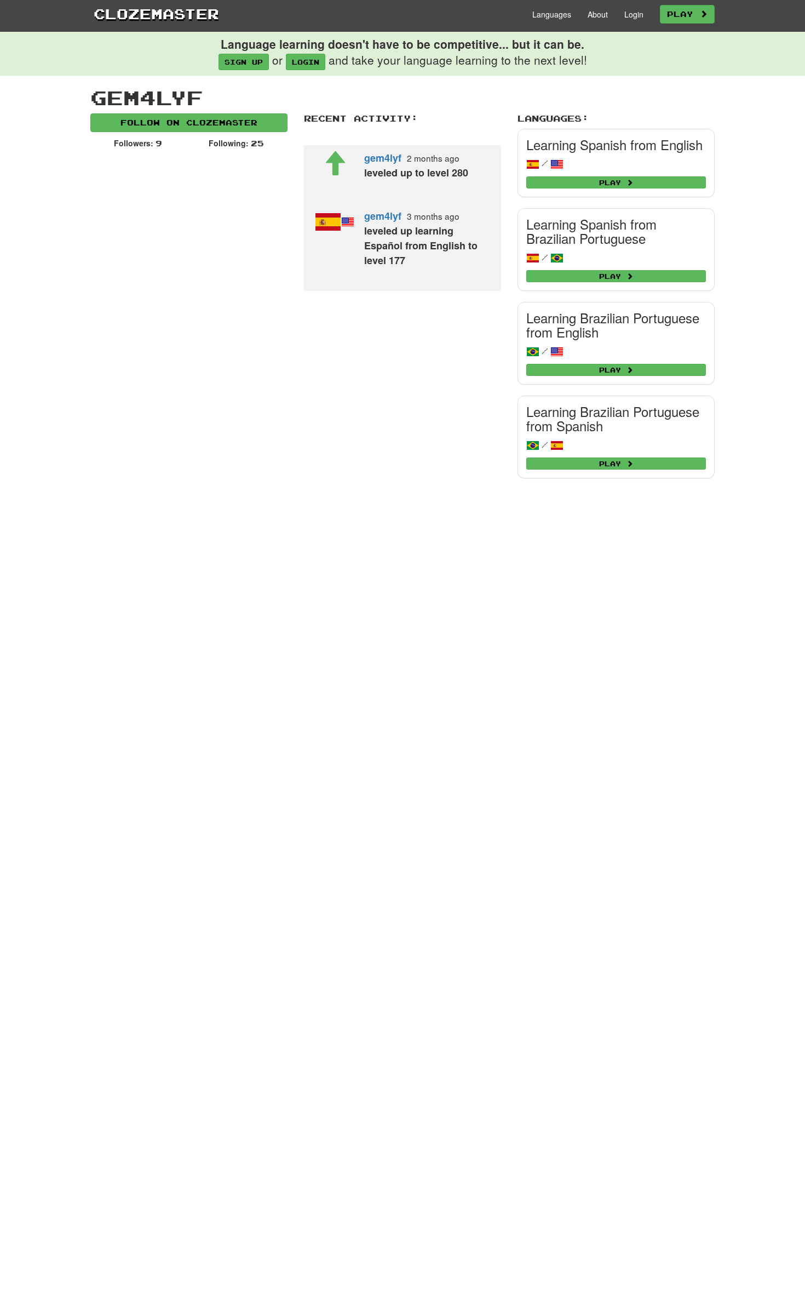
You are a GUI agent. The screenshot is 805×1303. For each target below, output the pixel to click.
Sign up (244, 62)
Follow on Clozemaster (188, 122)
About (598, 14)
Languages (551, 14)
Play (683, 14)
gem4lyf (382, 158)
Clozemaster (156, 13)
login (305, 62)
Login (633, 14)
